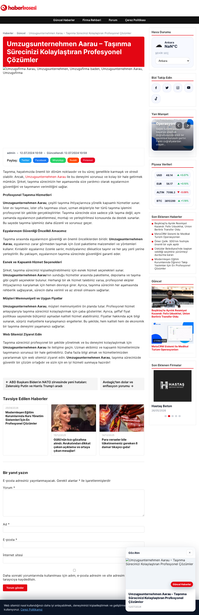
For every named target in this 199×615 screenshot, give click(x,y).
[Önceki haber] (179, 125)
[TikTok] (156, 98)
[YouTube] (188, 87)
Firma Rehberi (92, 20)
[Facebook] (156, 87)
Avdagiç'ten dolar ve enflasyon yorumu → (118, 384)
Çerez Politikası (135, 20)
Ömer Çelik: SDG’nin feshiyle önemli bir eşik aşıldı (171, 243)
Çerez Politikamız (32, 609)
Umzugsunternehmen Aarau (45, 177)
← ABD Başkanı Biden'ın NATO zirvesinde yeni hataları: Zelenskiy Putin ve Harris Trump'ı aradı (46, 384)
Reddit (73, 160)
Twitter (25, 160)
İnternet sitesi (13, 555)
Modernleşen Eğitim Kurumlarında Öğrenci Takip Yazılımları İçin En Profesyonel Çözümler (172, 264)
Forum (113, 20)
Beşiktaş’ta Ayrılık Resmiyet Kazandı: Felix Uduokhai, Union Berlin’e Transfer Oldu (173, 226)
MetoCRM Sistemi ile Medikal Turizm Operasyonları (172, 235)
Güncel (21, 33)
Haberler (8, 33)
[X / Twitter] (166, 87)
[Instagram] (177, 87)
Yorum (9, 488)
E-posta (10, 540)
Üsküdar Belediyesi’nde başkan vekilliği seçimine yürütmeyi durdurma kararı (173, 251)
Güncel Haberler (64, 20)
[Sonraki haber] (187, 125)
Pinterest (88, 160)
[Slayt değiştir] (165, 416)
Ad (6, 524)
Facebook (40, 160)
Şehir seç (162, 53)
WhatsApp (58, 160)
